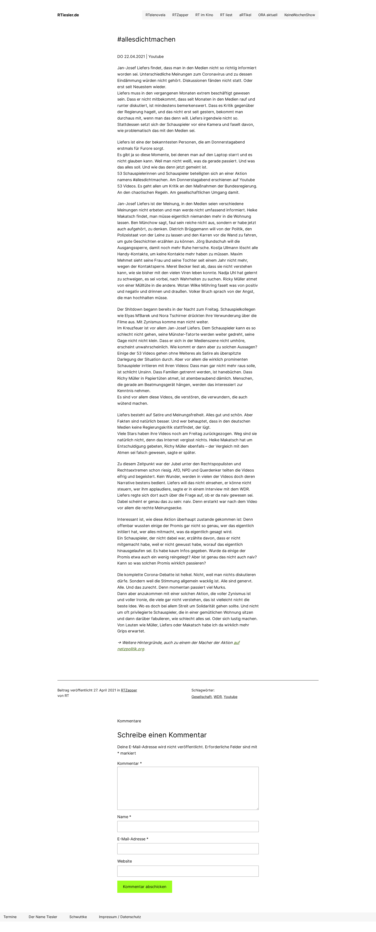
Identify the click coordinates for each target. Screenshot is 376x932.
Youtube (230, 696)
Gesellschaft (201, 696)
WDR (218, 696)
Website (124, 861)
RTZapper (129, 690)
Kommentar (129, 763)
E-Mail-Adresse (132, 839)
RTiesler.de (68, 15)
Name (124, 816)
